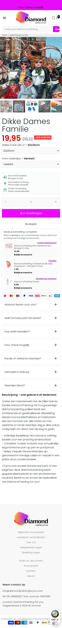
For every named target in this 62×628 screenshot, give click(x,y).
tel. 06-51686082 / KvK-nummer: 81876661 (26, 596)
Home (4, 35)
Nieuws (31, 576)
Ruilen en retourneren (31, 560)
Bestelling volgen (31, 552)
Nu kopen (31, 224)
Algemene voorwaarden (31, 532)
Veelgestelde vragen (31, 547)
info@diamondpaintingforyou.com (23, 590)
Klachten (31, 570)
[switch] (55, 623)
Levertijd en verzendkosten (31, 537)
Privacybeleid (31, 565)
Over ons (31, 542)
